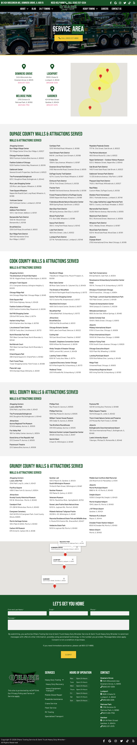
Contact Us (116, 9)
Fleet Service (50, 707)
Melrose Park (24, 96)
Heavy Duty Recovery (55, 684)
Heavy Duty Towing (53, 680)
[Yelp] (134, 3)
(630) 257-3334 (79, 3)
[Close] (77, 547)
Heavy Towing (89, 9)
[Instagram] (120, 3)
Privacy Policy (17, 693)
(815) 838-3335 (52, 83)
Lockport (52, 74)
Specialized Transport (54, 716)
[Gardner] (52, 89)
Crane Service (51, 703)
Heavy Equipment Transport (53, 689)
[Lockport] (52, 66)
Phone (93, 609)
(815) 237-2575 (79, 5)
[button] (100, 76)
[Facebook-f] (111, 3)
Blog (34, 9)
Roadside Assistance (54, 699)
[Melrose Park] (24, 89)
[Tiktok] (129, 3)
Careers (104, 9)
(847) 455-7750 (23, 105)
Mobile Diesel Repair (53, 695)
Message (11, 618)
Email (51, 609)
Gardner (52, 96)
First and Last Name (16, 609)
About (22, 9)
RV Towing (49, 712)
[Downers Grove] (24, 66)
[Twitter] (125, 3)
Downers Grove (24, 74)
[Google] (115, 3)
